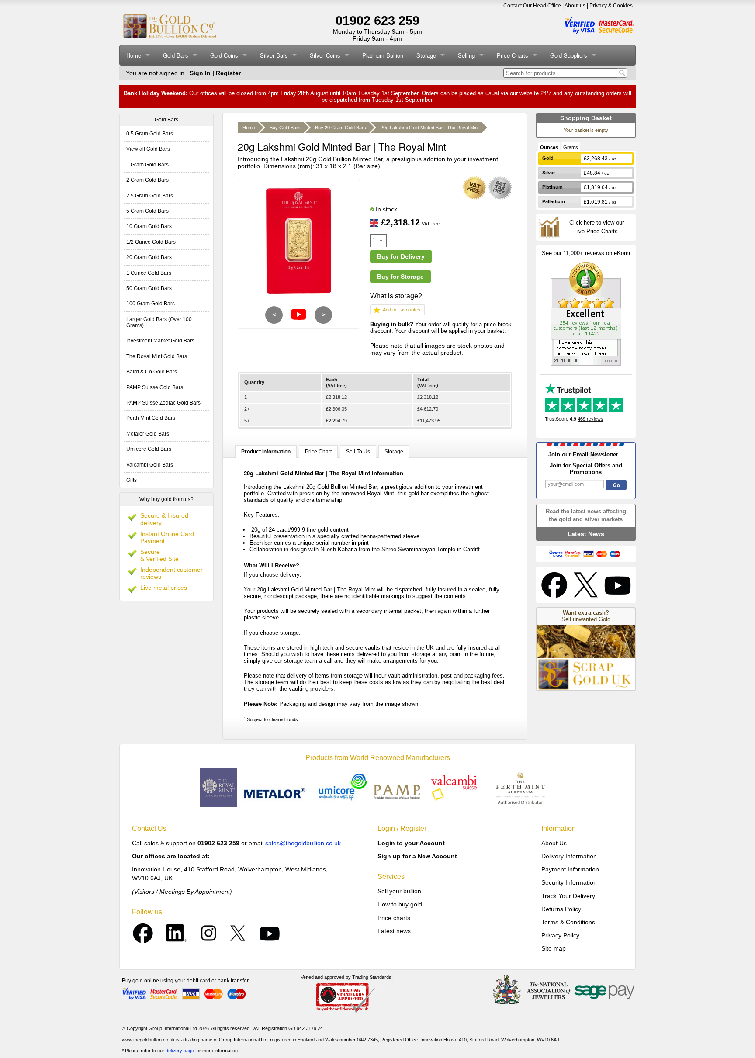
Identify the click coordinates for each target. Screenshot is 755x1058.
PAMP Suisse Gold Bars (154, 387)
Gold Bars (175, 55)
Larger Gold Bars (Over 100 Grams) (159, 322)
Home (133, 55)
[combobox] (560, 73)
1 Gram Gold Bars (147, 165)
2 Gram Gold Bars (147, 180)
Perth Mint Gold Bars (150, 418)
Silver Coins (325, 55)
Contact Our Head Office (532, 6)
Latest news (394, 930)
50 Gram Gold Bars (149, 288)
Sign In (200, 72)
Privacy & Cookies (611, 6)
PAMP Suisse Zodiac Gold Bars (163, 403)
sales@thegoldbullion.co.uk (303, 843)
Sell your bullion (399, 891)
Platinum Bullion (382, 55)
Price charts (394, 917)
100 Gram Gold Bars (150, 304)
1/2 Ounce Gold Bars (151, 242)
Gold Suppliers (568, 55)
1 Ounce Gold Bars (148, 273)
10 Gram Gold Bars (149, 226)
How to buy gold (400, 904)
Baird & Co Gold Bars (151, 372)
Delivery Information (569, 856)
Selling (466, 55)
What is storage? (396, 296)
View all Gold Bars (148, 149)
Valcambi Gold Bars (149, 465)
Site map (553, 948)
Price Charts (512, 55)
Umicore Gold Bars (148, 449)
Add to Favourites (401, 309)
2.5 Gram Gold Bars (149, 196)
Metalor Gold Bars (147, 434)
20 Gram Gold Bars (149, 257)
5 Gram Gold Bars (147, 211)
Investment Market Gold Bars (160, 341)
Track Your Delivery (568, 895)
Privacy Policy (560, 935)
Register (228, 72)
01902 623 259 (377, 21)
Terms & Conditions (568, 922)
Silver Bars (274, 55)
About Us (554, 843)
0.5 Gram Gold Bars (149, 134)
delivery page (180, 1050)
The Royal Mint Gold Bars (156, 356)
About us (575, 6)
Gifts (131, 480)
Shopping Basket (586, 117)
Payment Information (570, 869)
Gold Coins (224, 55)
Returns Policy (561, 909)
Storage (426, 55)
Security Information (569, 882)
